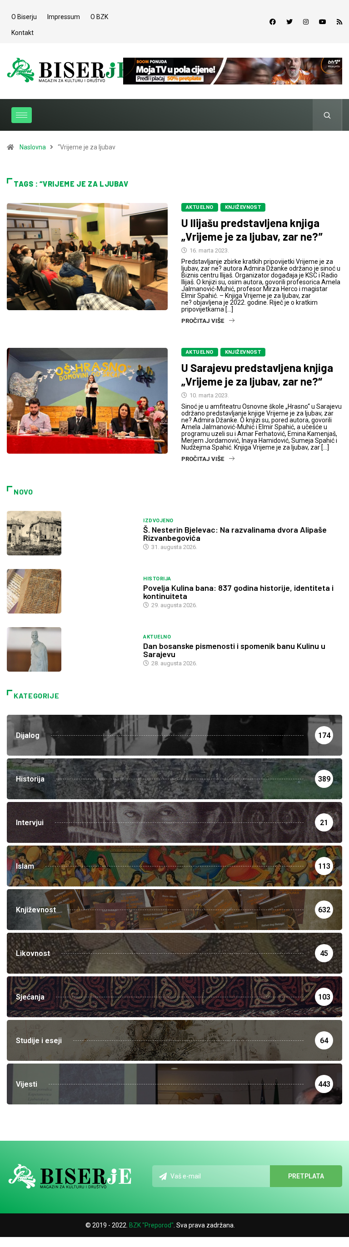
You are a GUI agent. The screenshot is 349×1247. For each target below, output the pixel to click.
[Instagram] (306, 22)
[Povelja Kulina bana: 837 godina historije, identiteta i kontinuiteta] (70, 591)
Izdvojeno (158, 521)
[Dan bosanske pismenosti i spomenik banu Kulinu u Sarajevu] (70, 649)
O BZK (99, 16)
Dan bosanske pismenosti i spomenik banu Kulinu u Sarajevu (234, 650)
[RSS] (339, 22)
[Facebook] (272, 22)
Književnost (243, 207)
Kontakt (22, 32)
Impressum (63, 16)
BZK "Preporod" (151, 1225)
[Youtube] (322, 22)
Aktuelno (200, 207)
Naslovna (33, 147)
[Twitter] (289, 22)
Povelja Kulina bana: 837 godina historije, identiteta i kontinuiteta (238, 592)
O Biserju (24, 16)
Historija (157, 579)
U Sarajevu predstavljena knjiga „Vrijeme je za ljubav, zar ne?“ (257, 374)
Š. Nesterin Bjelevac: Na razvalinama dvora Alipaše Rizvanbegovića (235, 534)
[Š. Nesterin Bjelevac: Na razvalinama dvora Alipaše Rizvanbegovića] (70, 533)
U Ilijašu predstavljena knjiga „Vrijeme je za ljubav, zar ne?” (252, 229)
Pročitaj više (202, 320)
